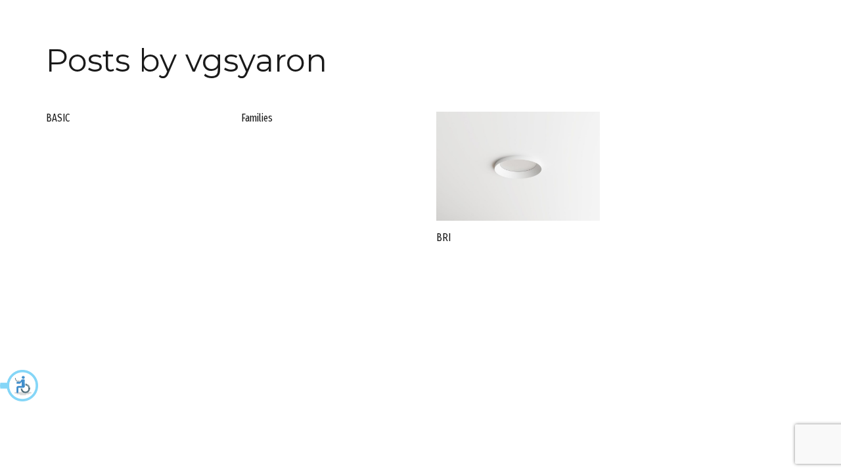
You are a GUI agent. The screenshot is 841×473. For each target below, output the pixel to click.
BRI (443, 237)
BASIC (58, 118)
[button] (19, 385)
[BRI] (518, 166)
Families (257, 118)
